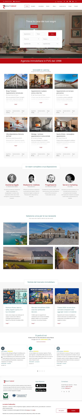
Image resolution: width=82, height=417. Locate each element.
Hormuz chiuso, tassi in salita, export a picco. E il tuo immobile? (14, 310)
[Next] (80, 357)
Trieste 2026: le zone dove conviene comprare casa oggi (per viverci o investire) (66, 310)
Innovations (41, 6)
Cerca (52, 34)
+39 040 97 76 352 (8, 1)
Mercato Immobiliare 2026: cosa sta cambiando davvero (40, 310)
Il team (69, 6)
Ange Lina (31, 351)
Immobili (33, 6)
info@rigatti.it (17, 1)
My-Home (59, 1)
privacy (28, 410)
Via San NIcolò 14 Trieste (12, 95)
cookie (33, 410)
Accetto (73, 410)
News (54, 6)
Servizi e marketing (70, 185)
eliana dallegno (4, 351)
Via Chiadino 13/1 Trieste (63, 95)
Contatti (76, 6)
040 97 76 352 (69, 386)
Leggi (15, 104)
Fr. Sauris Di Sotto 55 (62, 138)
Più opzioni (61, 410)
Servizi (47, 6)
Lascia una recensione (41, 341)
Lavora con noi (62, 6)
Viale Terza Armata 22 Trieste (38, 95)
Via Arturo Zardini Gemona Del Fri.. (14, 138)
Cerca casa (34, 26)
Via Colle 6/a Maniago (37, 138)
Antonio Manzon (60, 351)
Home (27, 6)
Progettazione (50, 185)
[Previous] (2, 357)
